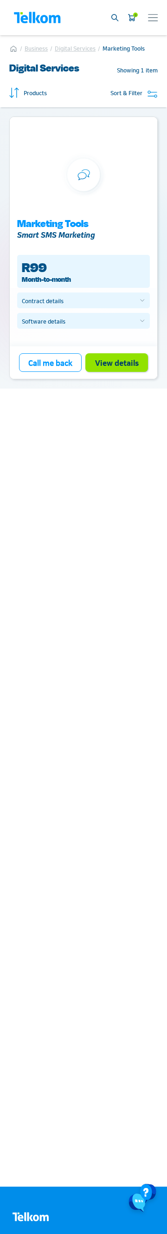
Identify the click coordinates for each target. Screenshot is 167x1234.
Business (36, 48)
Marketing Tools (124, 48)
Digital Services (75, 48)
